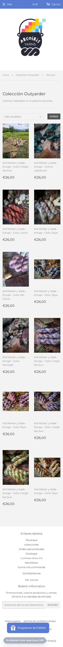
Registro (53, 605)
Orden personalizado (31, 549)
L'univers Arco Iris (31, 558)
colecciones (31, 544)
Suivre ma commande (31, 567)
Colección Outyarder (27, 75)
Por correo (31, 579)
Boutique (31, 540)
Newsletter (31, 562)
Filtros (54, 116)
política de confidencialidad (40, 621)
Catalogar (32, 553)
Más (9, 4)
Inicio (6, 75)
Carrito (55, 4)
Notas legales (12, 621)
